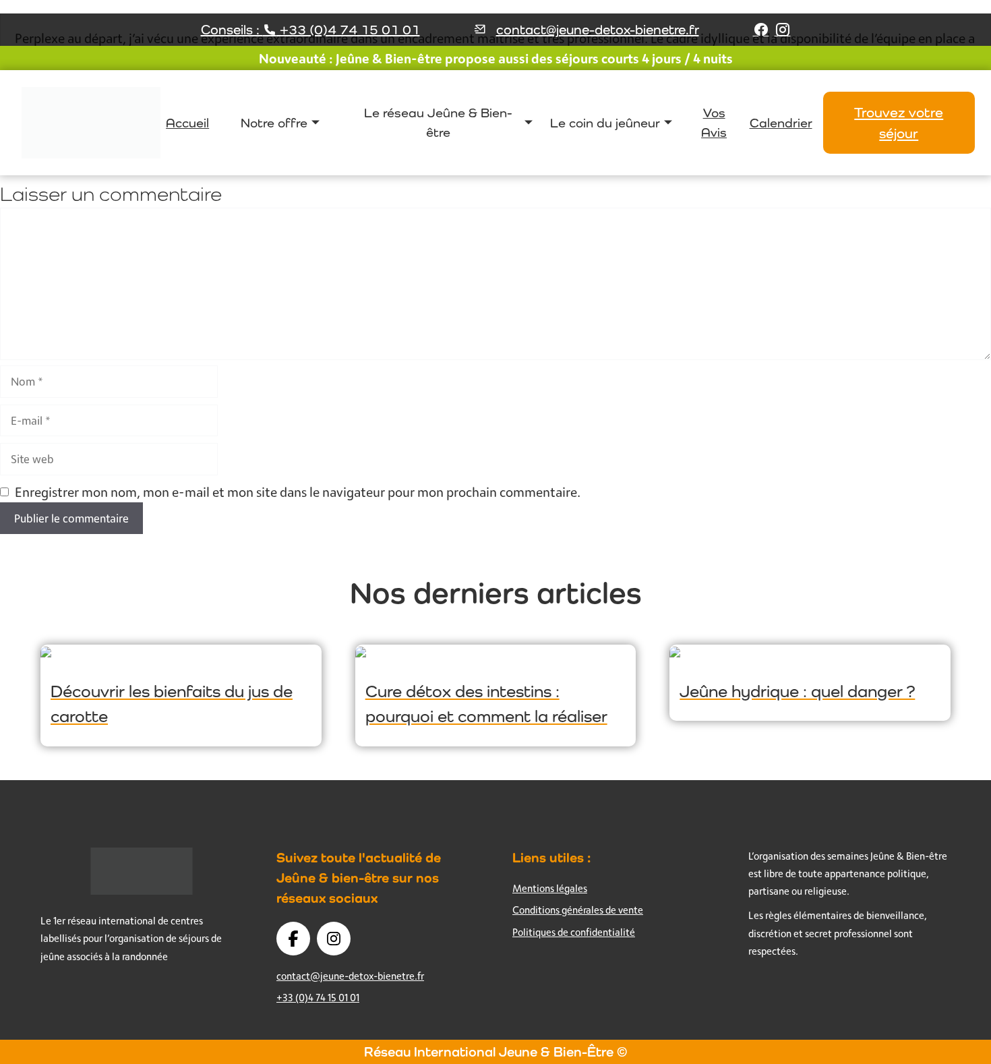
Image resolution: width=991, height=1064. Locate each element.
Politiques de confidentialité (573, 932)
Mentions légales (549, 888)
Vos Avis (714, 122)
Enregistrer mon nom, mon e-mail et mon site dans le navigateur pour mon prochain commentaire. (297, 491)
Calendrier (781, 122)
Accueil (187, 122)
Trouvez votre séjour (898, 123)
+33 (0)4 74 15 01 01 (317, 997)
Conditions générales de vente (577, 910)
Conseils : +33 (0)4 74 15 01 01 (310, 30)
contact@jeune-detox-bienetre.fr (597, 30)
